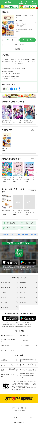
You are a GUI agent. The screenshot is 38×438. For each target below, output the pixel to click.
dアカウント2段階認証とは (8, 370)
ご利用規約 (4, 360)
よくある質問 (24, 340)
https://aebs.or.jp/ (17, 391)
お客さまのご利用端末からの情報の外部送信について (27, 375)
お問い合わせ (5, 345)
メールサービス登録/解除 (8, 340)
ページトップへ (19, 417)
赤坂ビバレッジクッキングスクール (15, 68)
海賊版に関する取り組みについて (8, 375)
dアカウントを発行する (19, 408)
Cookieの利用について (27, 370)
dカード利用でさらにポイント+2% (23, 29)
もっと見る (31, 130)
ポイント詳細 (19, 26)
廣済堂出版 (10, 71)
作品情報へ (18, 49)
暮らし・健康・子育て (14, 73)
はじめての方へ (8, 335)
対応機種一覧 (24, 335)
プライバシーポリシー (8, 365)
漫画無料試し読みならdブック (8, 234)
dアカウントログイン (7, 350)
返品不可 (17, 31)
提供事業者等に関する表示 (27, 360)
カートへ (12, 40)
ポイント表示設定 (25, 345)
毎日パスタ (33, 234)
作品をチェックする (20, 44)
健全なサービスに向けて (27, 365)
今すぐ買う (29, 40)
